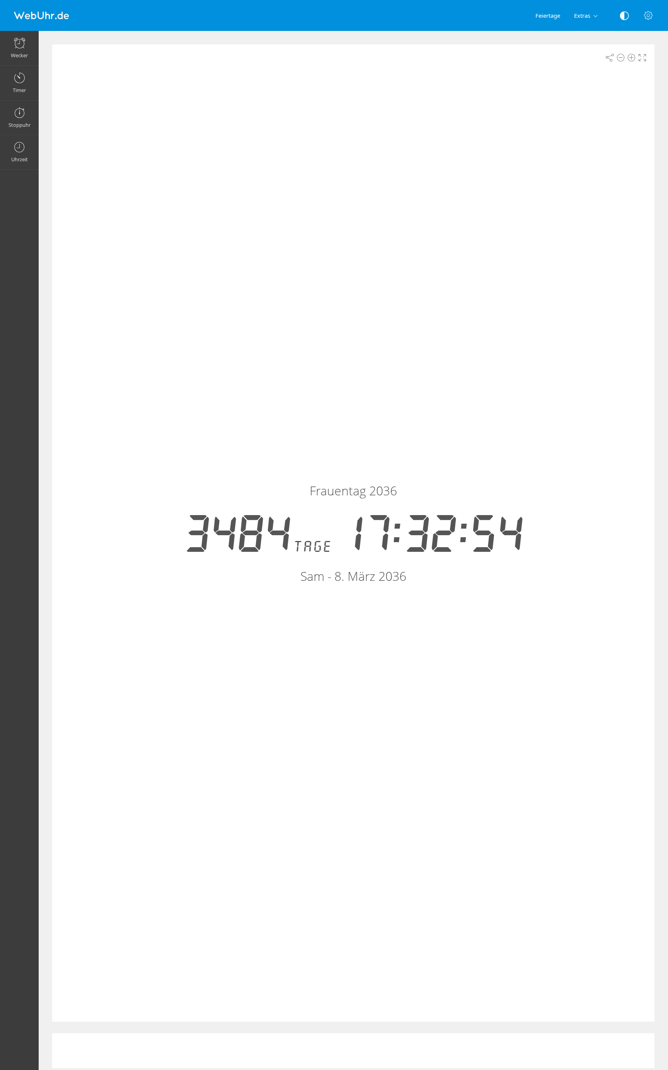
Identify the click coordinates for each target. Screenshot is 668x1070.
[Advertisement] (353, 1050)
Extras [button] (582, 15)
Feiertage (547, 15)
